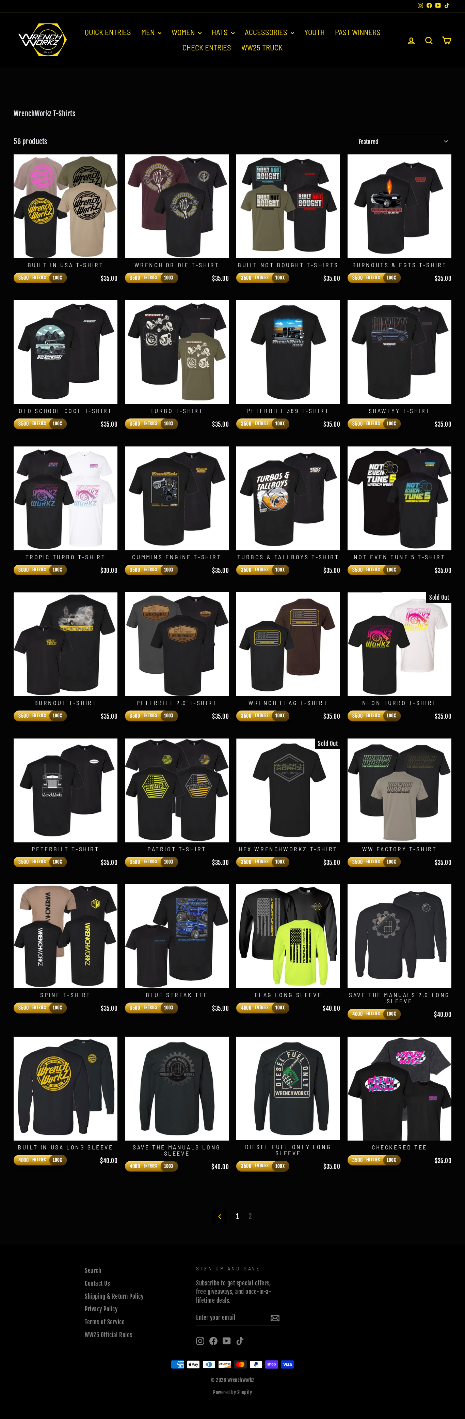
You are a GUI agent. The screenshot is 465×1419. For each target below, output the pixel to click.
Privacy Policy (101, 1309)
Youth (314, 32)
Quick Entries (108, 32)
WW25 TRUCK (262, 47)
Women (184, 32)
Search (93, 1270)
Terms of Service (105, 1322)
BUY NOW (65, 249)
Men (148, 32)
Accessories (267, 32)
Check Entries (206, 47)
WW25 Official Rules (108, 1335)
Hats (220, 32)
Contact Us (97, 1283)
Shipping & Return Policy (114, 1296)
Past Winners (358, 32)
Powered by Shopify (232, 1392)
